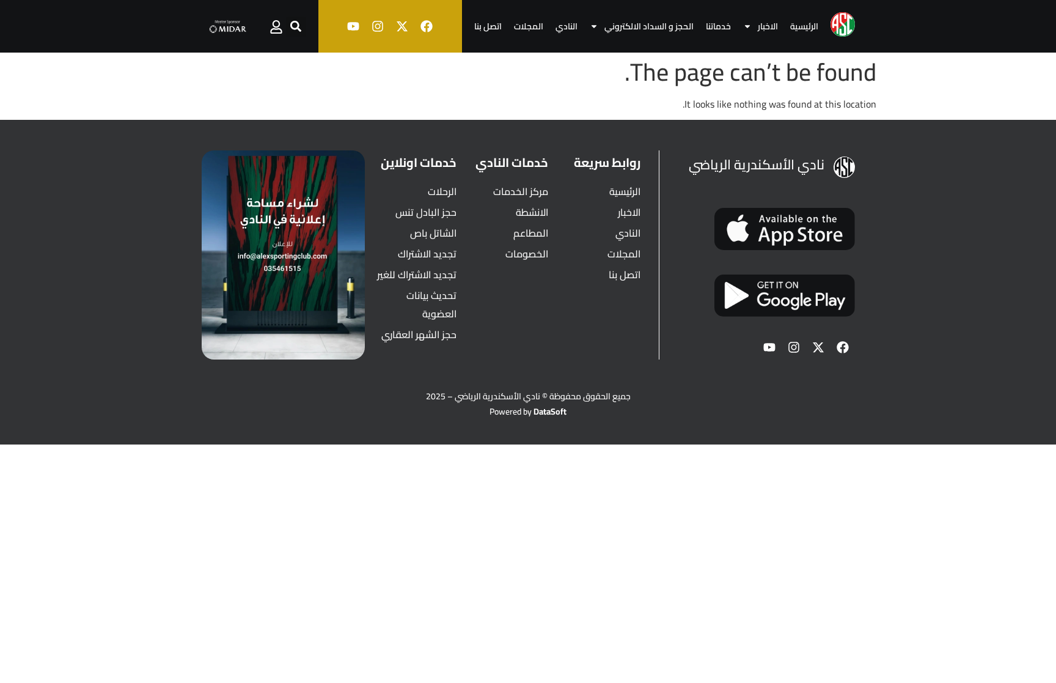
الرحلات (442, 191)
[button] (296, 27)
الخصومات (526, 254)
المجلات (528, 26)
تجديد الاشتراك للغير (417, 274)
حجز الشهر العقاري (419, 334)
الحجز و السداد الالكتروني (649, 26)
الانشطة (532, 212)
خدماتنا (718, 26)
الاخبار (768, 26)
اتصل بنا (488, 26)
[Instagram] (377, 26)
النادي (567, 26)
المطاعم (530, 233)
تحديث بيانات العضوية (431, 304)
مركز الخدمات (520, 191)
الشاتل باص (433, 233)
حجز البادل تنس (426, 212)
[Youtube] (353, 26)
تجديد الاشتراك (427, 254)
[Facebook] (426, 26)
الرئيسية (804, 26)
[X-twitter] (402, 26)
